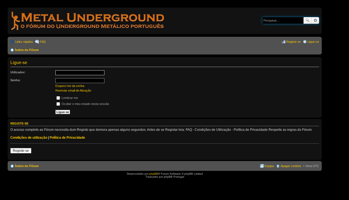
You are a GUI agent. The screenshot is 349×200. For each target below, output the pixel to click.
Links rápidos (24, 41)
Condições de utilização (28, 138)
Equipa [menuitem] (269, 166)
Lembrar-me (69, 97)
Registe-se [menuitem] (293, 41)
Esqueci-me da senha (69, 85)
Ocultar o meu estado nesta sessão (85, 103)
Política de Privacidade (67, 138)
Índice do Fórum (27, 49)
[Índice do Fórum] (88, 31)
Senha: (15, 80)
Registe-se (21, 151)
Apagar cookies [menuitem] (291, 166)
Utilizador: (17, 72)
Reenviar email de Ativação (73, 90)
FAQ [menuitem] (43, 41)
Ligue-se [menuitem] (313, 41)
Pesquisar (307, 20)
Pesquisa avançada (315, 20)
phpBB (153, 173)
